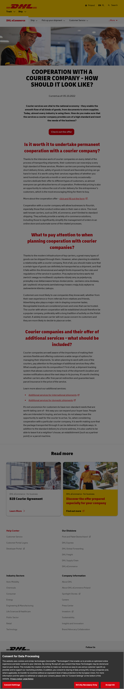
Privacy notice (16, 679)
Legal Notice (28, 679)
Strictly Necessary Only (86, 685)
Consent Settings (12, 685)
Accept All (110, 685)
